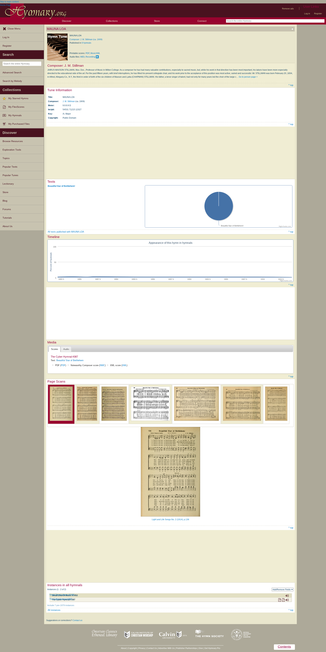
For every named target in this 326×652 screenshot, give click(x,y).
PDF (87, 53)
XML (124, 365)
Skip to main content (9, 2)
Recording (90, 57)
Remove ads (288, 8)
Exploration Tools (12, 149)
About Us (7, 226)
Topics (6, 158)
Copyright (132, 648)
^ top (290, 85)
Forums (7, 209)
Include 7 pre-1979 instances (60, 605)
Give (201, 648)
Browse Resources (13, 141)
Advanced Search (12, 72)
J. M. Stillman (69, 101)
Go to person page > (248, 77)
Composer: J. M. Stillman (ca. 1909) (86, 39)
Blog (5, 201)
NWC (102, 365)
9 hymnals (86, 43)
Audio (66, 349)
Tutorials (7, 218)
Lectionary (8, 184)
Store (157, 21)
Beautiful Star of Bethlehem (70, 360)
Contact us (77, 620)
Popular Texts (10, 167)
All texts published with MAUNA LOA (66, 231)
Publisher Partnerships (186, 648)
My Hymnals (15, 115)
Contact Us (152, 648)
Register (318, 13)
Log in (307, 13)
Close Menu (14, 28)
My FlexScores (16, 107)
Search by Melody (12, 81)
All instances (54, 610)
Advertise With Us (166, 648)
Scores (54, 349)
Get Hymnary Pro (212, 648)
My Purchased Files (19, 124)
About (123, 648)
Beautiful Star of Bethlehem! (61, 186)
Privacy (141, 648)
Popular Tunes (10, 175)
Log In (6, 37)
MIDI (82, 57)
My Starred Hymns (18, 98)
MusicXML (95, 53)
